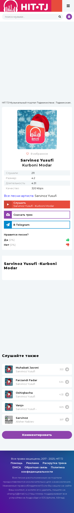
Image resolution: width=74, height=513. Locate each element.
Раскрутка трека (55, 463)
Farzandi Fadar (26, 380)
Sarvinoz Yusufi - (26, 409)
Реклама (33, 463)
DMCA (16, 467)
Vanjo (19, 405)
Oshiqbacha (24, 392)
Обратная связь (35, 467)
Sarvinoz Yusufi (46, 196)
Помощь (17, 463)
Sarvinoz (22, 417)
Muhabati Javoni (27, 367)
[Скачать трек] (67, 369)
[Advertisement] (37, 58)
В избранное (39, 153)
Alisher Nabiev (25, 421)
